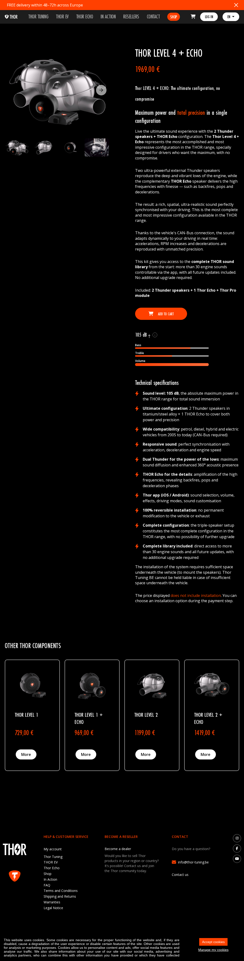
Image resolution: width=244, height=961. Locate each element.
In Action (108, 16)
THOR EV (62, 16)
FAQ (47, 885)
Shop (173, 17)
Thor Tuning (38, 16)
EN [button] (229, 16)
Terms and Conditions (61, 890)
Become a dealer (118, 848)
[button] (101, 90)
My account (53, 849)
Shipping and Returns (60, 896)
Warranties (52, 902)
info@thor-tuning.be (193, 862)
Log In (209, 16)
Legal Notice (53, 908)
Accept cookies (213, 942)
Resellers (131, 16)
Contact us (180, 874)
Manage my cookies (213, 950)
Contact (153, 16)
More (26, 754)
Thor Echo (84, 16)
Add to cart (165, 314)
